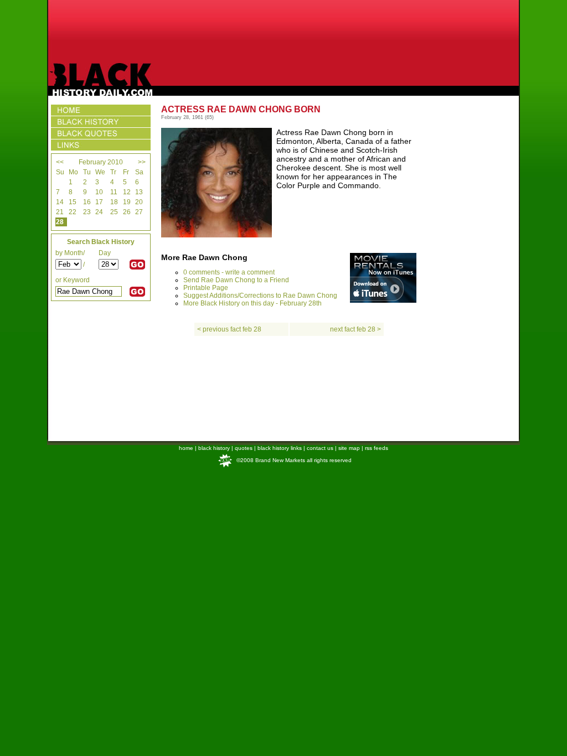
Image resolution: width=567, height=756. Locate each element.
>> (142, 162)
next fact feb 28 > (355, 329)
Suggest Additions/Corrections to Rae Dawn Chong (260, 295)
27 (139, 212)
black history (214, 448)
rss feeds (376, 448)
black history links (279, 448)
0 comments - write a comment (229, 272)
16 (87, 202)
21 (60, 212)
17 (99, 202)
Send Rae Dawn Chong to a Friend (236, 280)
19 (127, 202)
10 (99, 192)
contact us (320, 448)
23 (87, 212)
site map (349, 448)
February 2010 (101, 162)
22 (72, 212)
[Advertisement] (283, 31)
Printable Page (205, 288)
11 (113, 192)
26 (127, 212)
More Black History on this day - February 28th (252, 303)
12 (127, 192)
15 (72, 202)
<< (60, 162)
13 (139, 192)
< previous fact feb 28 (229, 329)
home (186, 448)
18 (114, 202)
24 (99, 212)
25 (114, 212)
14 (60, 202)
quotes (243, 448)
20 (139, 202)
